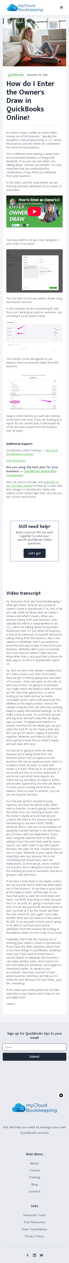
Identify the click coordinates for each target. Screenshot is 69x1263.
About (34, 1163)
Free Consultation (34, 1229)
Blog (34, 1184)
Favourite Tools (34, 1215)
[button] (61, 7)
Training (34, 1177)
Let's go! (35, 553)
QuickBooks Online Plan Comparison (31, 473)
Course (34, 1170)
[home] (25, 8)
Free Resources (16, 460)
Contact (34, 1191)
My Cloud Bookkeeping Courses (32, 452)
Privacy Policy (34, 1236)
